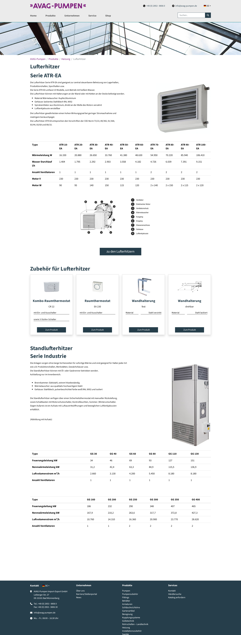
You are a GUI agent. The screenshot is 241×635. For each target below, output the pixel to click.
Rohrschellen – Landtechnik (135, 624)
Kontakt (172, 590)
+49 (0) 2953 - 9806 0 (155, 5)
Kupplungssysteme (131, 617)
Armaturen (127, 604)
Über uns (80, 590)
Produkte (50, 15)
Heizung (65, 59)
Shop (108, 15)
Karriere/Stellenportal (86, 594)
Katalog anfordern (176, 597)
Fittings (125, 597)
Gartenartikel (128, 610)
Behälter (126, 600)
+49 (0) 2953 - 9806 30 (48, 607)
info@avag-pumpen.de (186, 5)
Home (33, 15)
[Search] (208, 15)
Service (92, 15)
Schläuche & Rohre (131, 607)
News (78, 597)
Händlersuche (174, 594)
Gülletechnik (128, 620)
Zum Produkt (51, 329)
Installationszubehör (132, 630)
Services (172, 585)
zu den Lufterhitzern (120, 251)
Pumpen (126, 590)
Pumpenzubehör (130, 594)
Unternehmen (71, 15)
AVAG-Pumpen (37, 59)
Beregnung (127, 614)
